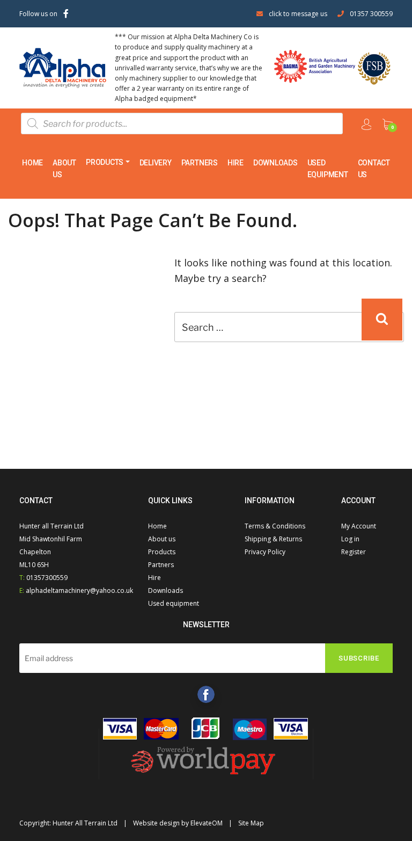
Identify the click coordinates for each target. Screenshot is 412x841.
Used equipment (327, 168)
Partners (199, 162)
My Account (358, 526)
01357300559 (47, 577)
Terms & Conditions (275, 526)
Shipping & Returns (273, 538)
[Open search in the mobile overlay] (182, 123)
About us (64, 168)
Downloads (275, 162)
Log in (350, 538)
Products (104, 162)
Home (32, 162)
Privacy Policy (265, 551)
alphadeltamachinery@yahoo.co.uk (79, 590)
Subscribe (359, 658)
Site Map (251, 823)
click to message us (298, 13)
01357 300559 (371, 13)
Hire (235, 162)
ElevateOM (206, 823)
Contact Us (374, 168)
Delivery (155, 162)
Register (353, 551)
